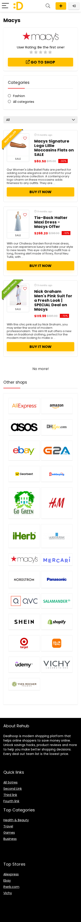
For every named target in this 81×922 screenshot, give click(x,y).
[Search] (48, 6)
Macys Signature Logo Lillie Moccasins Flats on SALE (54, 148)
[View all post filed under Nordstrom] (24, 579)
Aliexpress (11, 874)
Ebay (7, 880)
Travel (8, 826)
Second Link (12, 788)
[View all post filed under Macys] (24, 559)
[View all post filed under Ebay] (24, 450)
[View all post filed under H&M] (56, 503)
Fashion (19, 96)
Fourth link (11, 801)
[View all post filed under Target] (24, 643)
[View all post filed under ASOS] (24, 427)
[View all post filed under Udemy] (24, 664)
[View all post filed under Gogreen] (24, 503)
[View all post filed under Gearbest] (24, 474)
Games (9, 832)
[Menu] (5, 6)
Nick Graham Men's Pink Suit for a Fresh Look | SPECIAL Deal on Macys (53, 300)
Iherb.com (11, 887)
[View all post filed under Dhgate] (56, 427)
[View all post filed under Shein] (24, 622)
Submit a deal (61, 6)
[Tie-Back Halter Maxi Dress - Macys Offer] (18, 221)
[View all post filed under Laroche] (56, 536)
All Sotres (10, 782)
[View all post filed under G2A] (56, 450)
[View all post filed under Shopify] (56, 622)
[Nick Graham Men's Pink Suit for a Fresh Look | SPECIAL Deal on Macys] (18, 295)
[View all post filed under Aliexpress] (24, 406)
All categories (23, 101)
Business (10, 839)
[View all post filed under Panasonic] (56, 579)
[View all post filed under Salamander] (56, 600)
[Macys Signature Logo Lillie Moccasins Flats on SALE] (18, 145)
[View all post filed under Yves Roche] (24, 684)
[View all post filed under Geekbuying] (56, 474)
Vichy (7, 893)
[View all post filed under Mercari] (56, 559)
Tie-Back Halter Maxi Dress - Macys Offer (51, 222)
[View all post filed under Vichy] (56, 664)
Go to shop (42, 62)
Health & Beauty (16, 820)
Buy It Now (40, 191)
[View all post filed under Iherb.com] (24, 536)
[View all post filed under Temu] (56, 643)
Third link (10, 795)
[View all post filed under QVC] (24, 600)
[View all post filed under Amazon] (56, 406)
